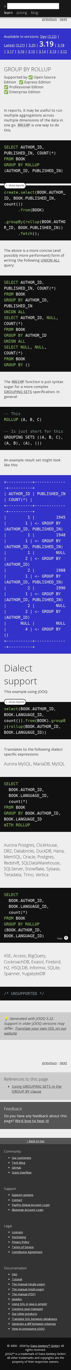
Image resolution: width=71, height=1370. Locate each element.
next (63, 19)
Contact (17, 1200)
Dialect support (20, 674)
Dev (43, 36)
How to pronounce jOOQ (28, 1329)
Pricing (22, 12)
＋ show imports (15, 185)
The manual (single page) (28, 1284)
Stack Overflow (21, 1172)
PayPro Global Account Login (31, 1205)
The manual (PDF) (24, 1294)
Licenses (17, 1232)
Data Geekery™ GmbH (45, 1346)
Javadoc (17, 1299)
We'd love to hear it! (32, 1120)
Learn (8, 12)
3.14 (42, 51)
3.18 (61, 45)
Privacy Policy (20, 1242)
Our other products (24, 1314)
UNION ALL (50, 260)
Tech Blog (18, 1163)
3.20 (32, 45)
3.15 (31, 51)
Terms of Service (23, 1247)
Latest (9, 45)
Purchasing (19, 1237)
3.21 (20, 45)
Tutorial (17, 1279)
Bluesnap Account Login (27, 1210)
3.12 (63, 51)
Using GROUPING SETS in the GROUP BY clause (37, 1089)
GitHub (16, 1167)
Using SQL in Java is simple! (29, 1304)
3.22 (52, 36)
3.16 (21, 51)
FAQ (14, 1274)
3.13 (53, 51)
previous (49, 19)
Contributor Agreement (27, 1252)
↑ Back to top (35, 1141)
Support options (22, 1195)
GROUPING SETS (18, 391)
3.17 (10, 51)
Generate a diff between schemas (34, 1324)
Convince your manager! (27, 1309)
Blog (34, 12)
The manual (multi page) (28, 1289)
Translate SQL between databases (34, 1319)
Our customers (21, 1158)
